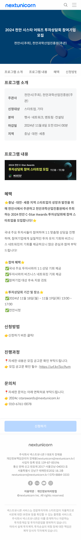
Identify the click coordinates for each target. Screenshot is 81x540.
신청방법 (71, 72)
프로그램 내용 (38, 72)
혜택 (56, 72)
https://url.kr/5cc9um (55, 367)
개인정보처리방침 (47, 491)
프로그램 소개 (13, 72)
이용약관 (29, 491)
